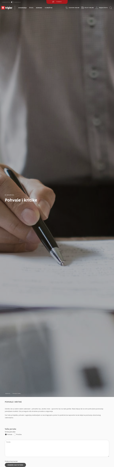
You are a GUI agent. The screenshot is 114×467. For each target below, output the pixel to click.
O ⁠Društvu (48, 7)
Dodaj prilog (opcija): (11, 461)
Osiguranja (22, 7)
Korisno (39, 7)
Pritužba (19, 434)
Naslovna (7, 393)
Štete (31, 7)
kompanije (18, 2)
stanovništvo (6, 2)
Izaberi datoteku (15, 465)
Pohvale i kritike (17, 393)
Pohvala (9, 434)
